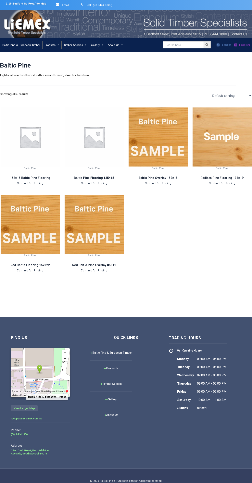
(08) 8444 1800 (19, 434)
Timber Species (73, 44)
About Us (113, 44)
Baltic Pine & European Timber (21, 44)
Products (50, 44)
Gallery (95, 44)
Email (65, 4)
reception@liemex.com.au (26, 418)
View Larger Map (24, 408)
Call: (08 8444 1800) (99, 4)
